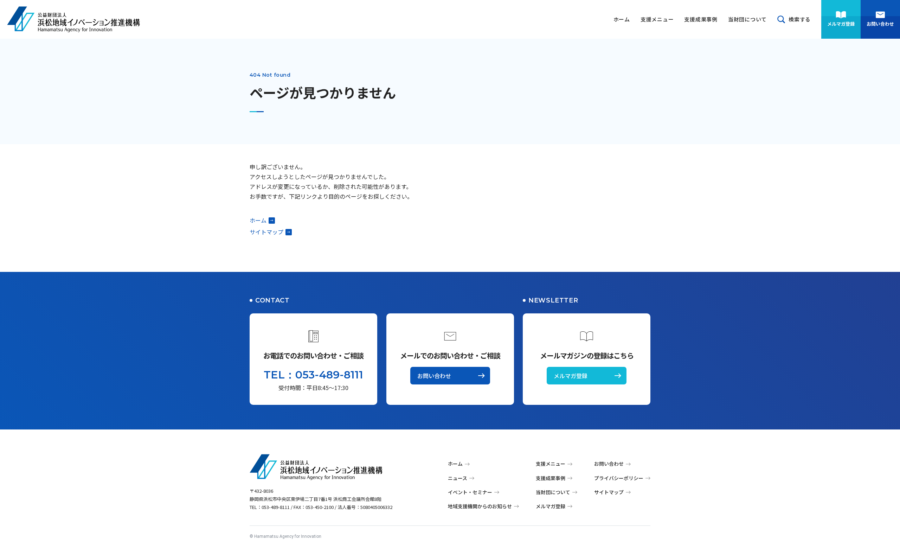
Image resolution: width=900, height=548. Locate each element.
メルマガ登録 (841, 23)
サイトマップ (266, 232)
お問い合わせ (880, 23)
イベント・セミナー (470, 492)
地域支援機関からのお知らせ (480, 506)
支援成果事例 (701, 19)
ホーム (621, 19)
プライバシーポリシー (618, 478)
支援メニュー (657, 19)
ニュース (457, 478)
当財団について (747, 19)
